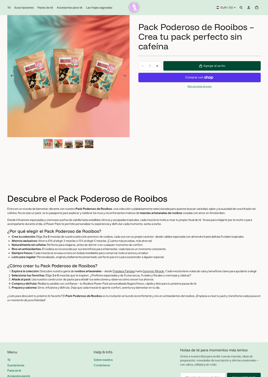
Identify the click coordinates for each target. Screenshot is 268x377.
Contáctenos (102, 365)
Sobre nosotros (103, 360)
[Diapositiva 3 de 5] (68, 143)
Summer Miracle (153, 271)
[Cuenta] (249, 7)
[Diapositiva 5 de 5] (89, 143)
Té (8, 360)
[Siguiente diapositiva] (125, 76)
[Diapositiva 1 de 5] (48, 143)
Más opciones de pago (199, 86)
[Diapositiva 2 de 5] (58, 143)
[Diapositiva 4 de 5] (78, 143)
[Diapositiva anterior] (11, 76)
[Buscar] (241, 7)
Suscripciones (15, 365)
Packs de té (14, 370)
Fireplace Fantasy (124, 271)
